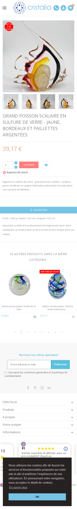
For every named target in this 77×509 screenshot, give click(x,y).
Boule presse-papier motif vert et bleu (19, 308)
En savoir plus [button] (18, 487)
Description (40, 210)
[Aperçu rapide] (13, 315)
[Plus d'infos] (19, 315)
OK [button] (37, 496)
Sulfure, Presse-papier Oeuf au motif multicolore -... (57, 308)
